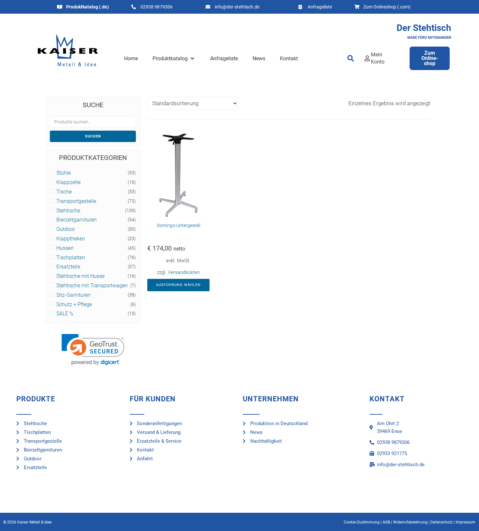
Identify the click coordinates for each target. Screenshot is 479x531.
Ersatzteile (68, 267)
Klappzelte (68, 182)
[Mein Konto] (367, 58)
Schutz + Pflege (74, 305)
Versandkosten (184, 272)
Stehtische (68, 211)
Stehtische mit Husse (80, 276)
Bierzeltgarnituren (76, 220)
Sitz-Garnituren (73, 295)
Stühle (63, 173)
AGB (386, 522)
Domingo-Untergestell (178, 225)
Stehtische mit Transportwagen (92, 286)
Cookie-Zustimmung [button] (362, 522)
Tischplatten (70, 258)
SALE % (64, 314)
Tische (64, 192)
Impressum (465, 522)
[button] (174, 58)
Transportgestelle (76, 201)
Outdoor (65, 229)
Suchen (93, 136)
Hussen (65, 248)
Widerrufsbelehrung (410, 522)
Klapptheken (70, 239)
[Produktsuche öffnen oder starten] (351, 58)
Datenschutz (441, 522)
